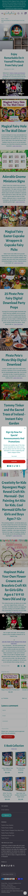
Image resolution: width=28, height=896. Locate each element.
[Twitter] (19, 466)
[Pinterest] (17, 466)
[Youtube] (10, 466)
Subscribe (14, 461)
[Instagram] (12, 466)
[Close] (24, 428)
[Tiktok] (15, 466)
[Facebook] (8, 466)
